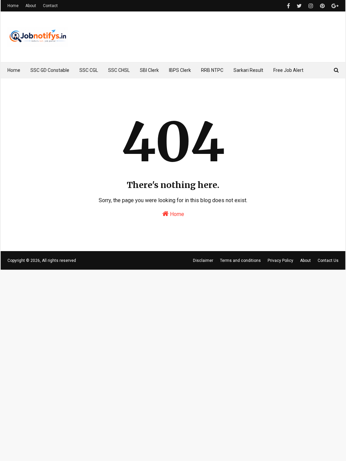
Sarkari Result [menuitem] (248, 70)
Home (13, 5)
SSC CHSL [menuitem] (119, 70)
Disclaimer (203, 260)
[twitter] (299, 6)
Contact (50, 5)
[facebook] (288, 6)
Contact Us (328, 260)
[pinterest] (322, 6)
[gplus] (334, 6)
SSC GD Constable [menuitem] (49, 70)
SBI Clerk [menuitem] (149, 70)
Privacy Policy (280, 260)
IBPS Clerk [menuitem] (180, 70)
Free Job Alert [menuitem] (288, 70)
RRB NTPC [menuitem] (212, 70)
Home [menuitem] (13, 70)
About (30, 5)
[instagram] (311, 6)
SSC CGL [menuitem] (88, 70)
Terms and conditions (240, 260)
